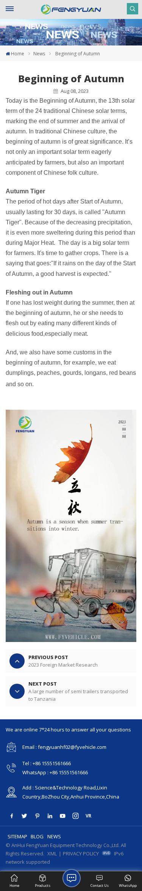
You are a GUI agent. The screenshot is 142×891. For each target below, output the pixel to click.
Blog (37, 836)
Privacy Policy (81, 853)
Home (17, 53)
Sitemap (17, 836)
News (39, 53)
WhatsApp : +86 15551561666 (55, 772)
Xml (52, 853)
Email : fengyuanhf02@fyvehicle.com (64, 747)
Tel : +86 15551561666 (46, 763)
